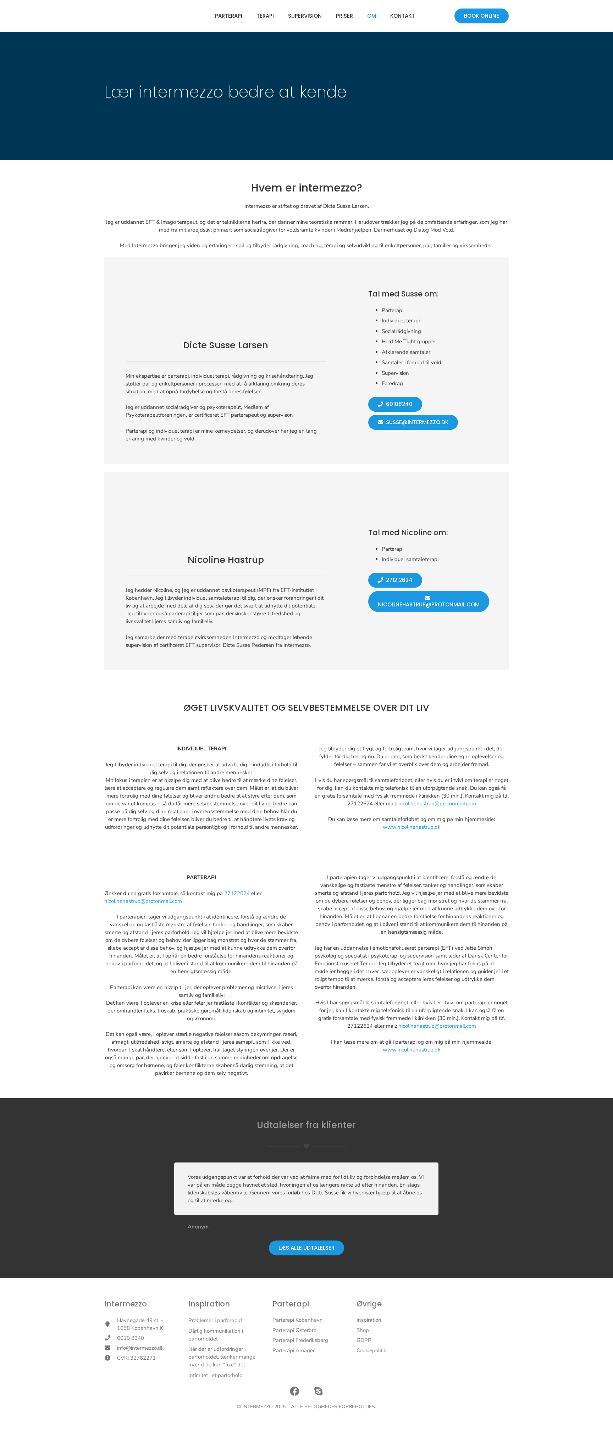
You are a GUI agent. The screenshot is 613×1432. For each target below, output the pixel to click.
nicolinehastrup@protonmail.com (437, 803)
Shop (363, 1330)
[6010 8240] (110, 1338)
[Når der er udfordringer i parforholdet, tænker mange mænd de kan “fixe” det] (222, 1357)
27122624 (237, 893)
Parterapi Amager (293, 1350)
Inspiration (209, 1304)
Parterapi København (297, 1319)
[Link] (139, 16)
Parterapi (290, 1304)
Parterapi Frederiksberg (300, 1340)
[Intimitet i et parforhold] (222, 1375)
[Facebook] (295, 1391)
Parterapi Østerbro (294, 1330)
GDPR (364, 1340)
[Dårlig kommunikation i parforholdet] (222, 1335)
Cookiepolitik (371, 1350)
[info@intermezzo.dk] (110, 1348)
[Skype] (318, 1391)
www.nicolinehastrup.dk (412, 827)
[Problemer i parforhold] (222, 1320)
